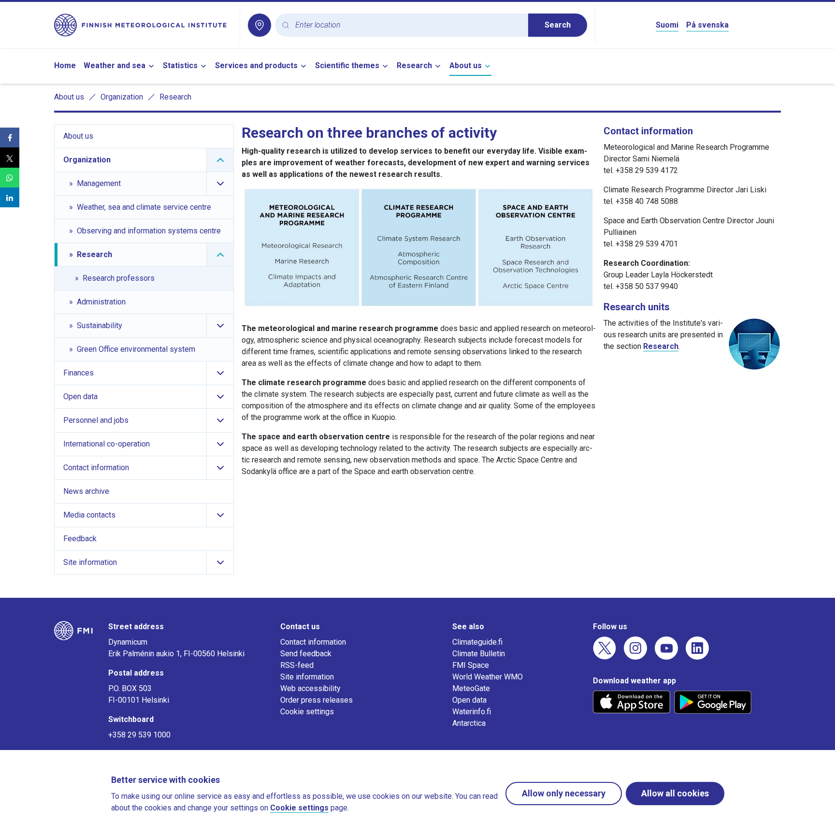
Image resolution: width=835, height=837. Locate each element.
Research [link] (175, 96)
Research (414, 65)
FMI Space (470, 665)
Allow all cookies (675, 793)
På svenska (707, 24)
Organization (122, 96)
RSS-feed (297, 665)
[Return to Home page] (143, 25)
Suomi (667, 24)
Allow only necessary (563, 793)
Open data (469, 700)
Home (65, 65)
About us (465, 65)
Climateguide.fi (477, 642)
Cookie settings (307, 711)
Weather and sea (114, 65)
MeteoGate (471, 688)
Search (558, 24)
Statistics (180, 65)
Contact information (313, 642)
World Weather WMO (487, 676)
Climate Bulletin (478, 653)
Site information (307, 676)
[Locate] (259, 25)
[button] (9, 137)
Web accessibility (310, 688)
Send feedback (305, 653)
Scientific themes (347, 65)
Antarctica (469, 723)
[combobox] (407, 25)
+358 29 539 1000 (139, 734)
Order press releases (316, 700)
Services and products (256, 65)
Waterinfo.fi (471, 711)
